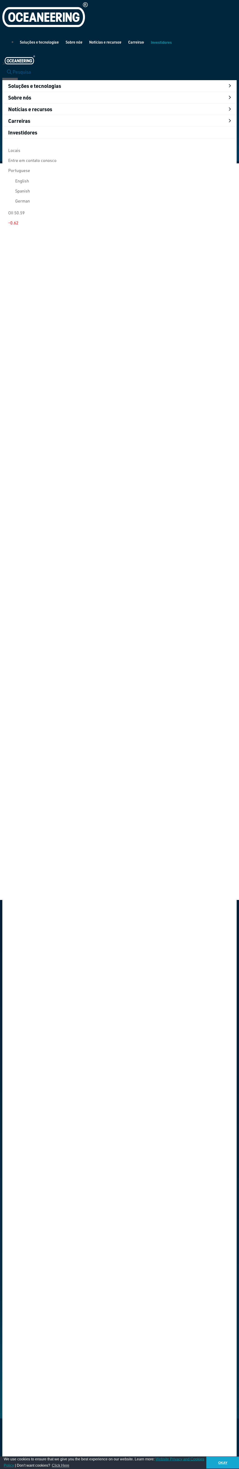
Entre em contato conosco (32, 160)
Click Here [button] (60, 1465)
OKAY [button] (222, 1463)
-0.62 (13, 222)
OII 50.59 (16, 212)
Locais (14, 150)
